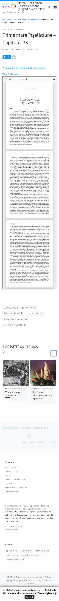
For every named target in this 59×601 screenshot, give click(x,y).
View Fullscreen (10, 74)
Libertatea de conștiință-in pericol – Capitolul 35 (42, 395)
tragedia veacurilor (30, 555)
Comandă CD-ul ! (11, 472)
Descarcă (8, 483)
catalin (8, 49)
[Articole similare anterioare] (47, 353)
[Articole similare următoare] (54, 353)
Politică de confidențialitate (16, 487)
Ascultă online (20, 19)
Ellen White (26, 551)
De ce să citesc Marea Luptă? (16, 479)
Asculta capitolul (35, 19)
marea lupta (12, 555)
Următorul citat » (11, 530)
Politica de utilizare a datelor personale (29, 592)
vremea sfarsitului (15, 560)
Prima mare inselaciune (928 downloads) (23, 67)
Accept (29, 597)
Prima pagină (7, 19)
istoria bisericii (42, 551)
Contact (8, 475)
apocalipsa (11, 551)
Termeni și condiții (12, 491)
